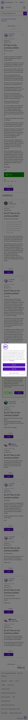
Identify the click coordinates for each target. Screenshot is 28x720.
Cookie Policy (11, 360)
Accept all (14, 364)
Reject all (14, 368)
